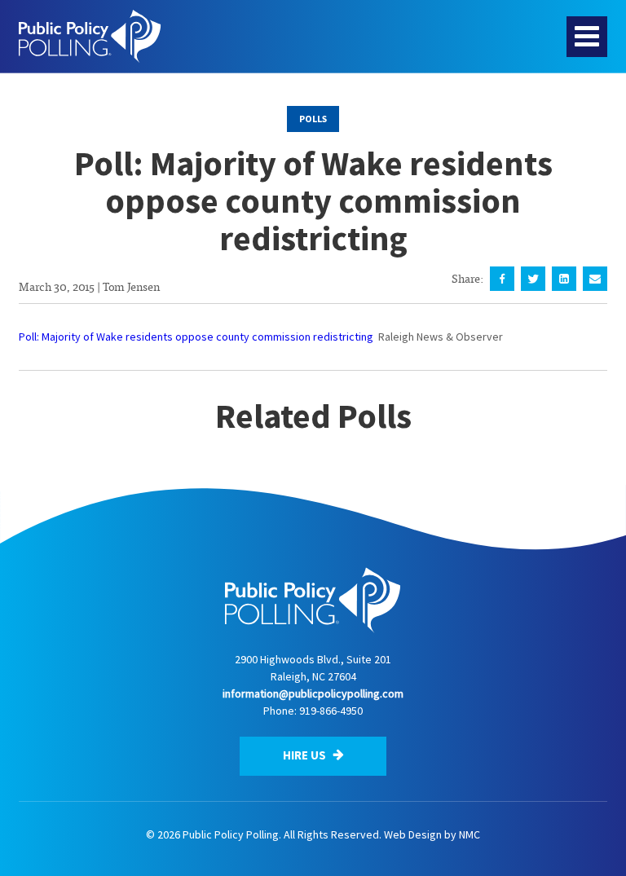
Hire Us (305, 755)
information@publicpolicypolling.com (313, 693)
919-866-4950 (331, 710)
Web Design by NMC (432, 834)
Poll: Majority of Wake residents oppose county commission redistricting (196, 336)
